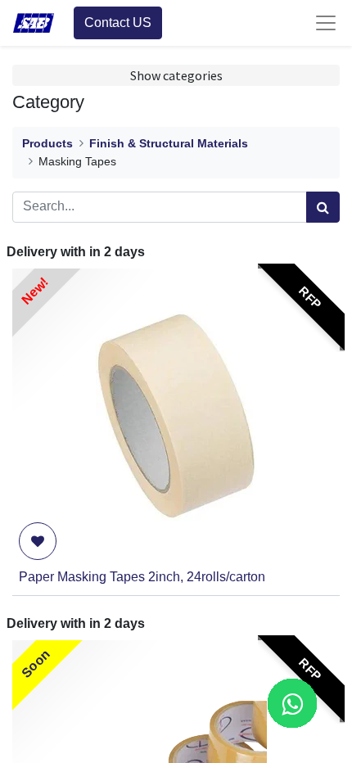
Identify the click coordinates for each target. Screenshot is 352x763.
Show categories (176, 75)
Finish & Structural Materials (168, 143)
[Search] (323, 207)
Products (47, 143)
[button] (37, 541)
